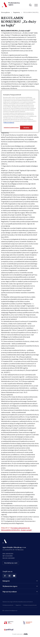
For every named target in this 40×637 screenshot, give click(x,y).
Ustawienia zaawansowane (11, 127)
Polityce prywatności (9, 122)
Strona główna (5, 12)
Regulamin (18, 605)
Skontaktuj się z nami (10, 563)
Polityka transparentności (30, 605)
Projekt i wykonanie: (17, 634)
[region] (20, 111)
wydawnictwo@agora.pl (10, 610)
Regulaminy (16, 12)
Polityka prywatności (8, 605)
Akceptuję (26, 127)
